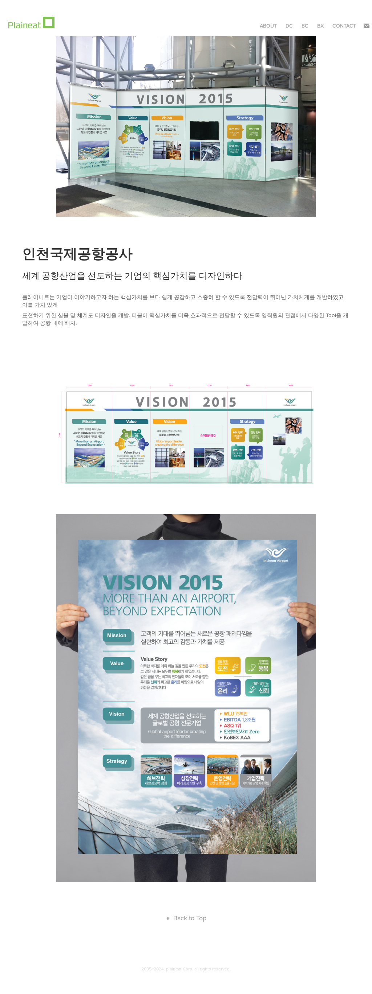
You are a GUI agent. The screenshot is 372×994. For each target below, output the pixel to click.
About (268, 25)
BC (305, 25)
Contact (344, 25)
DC (289, 25)
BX (320, 25)
